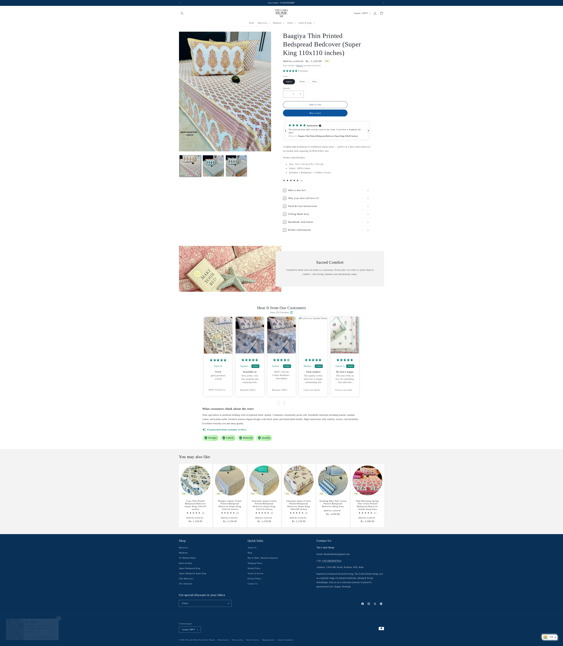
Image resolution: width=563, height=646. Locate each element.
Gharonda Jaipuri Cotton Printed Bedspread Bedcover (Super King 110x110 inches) (264, 505)
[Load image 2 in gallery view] (213, 166)
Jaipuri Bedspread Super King (192, 573)
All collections (185, 584)
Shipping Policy (255, 563)
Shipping (299, 66)
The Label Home (192, 640)
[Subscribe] (228, 603)
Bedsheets (183, 553)
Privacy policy (237, 640)
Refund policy (223, 640)
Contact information (285, 640)
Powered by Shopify (207, 640)
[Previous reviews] (285, 131)
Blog (250, 553)
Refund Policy (254, 568)
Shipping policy (268, 640)
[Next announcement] (383, 3)
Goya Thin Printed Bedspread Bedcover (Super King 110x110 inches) (195, 505)
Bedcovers (183, 548)
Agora (289, 82)
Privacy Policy (254, 579)
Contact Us (253, 584)
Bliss (316, 82)
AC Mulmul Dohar (187, 558)
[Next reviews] (368, 131)
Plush (304, 82)
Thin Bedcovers (186, 579)
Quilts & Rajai (185, 563)
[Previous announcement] (180, 3)
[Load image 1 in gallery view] (190, 166)
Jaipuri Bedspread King (189, 568)
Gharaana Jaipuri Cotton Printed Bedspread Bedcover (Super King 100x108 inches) (298, 505)
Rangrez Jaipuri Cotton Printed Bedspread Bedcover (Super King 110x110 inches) (229, 505)
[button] (182, 13)
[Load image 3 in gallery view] (236, 166)
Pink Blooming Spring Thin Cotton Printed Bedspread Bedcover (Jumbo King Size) (367, 505)
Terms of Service (255, 573)
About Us (252, 548)
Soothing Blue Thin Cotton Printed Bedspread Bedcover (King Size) (333, 504)
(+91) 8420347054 (331, 560)
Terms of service (252, 640)
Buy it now (315, 113)
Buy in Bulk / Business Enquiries (263, 558)
